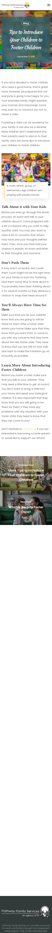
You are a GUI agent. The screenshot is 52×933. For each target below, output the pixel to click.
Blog (26, 23)
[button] (48, 5)
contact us (29, 429)
